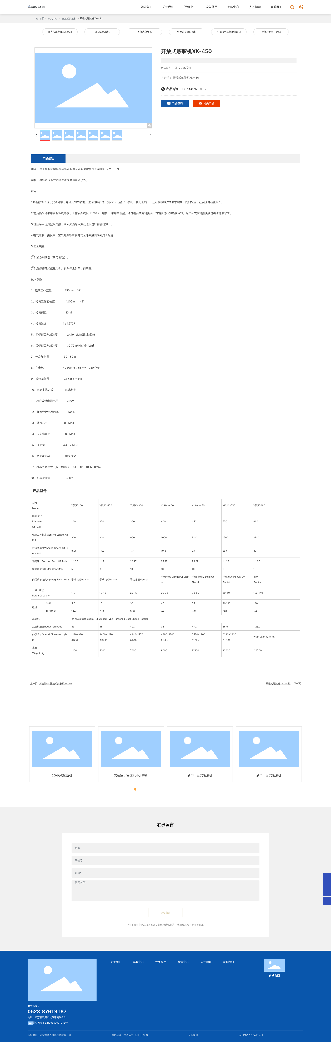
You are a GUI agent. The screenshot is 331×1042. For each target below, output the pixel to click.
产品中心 (53, 18)
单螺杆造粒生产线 (271, 32)
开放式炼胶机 (69, 18)
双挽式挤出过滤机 (186, 32)
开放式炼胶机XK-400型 (278, 683)
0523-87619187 (194, 89)
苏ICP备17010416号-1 (250, 1035)
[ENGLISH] (301, 6)
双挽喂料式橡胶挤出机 (229, 32)
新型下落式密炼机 (131, 775)
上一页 (33, 683)
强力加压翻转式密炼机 (60, 32)
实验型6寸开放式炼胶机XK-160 (55, 683)
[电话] (327, 877)
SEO (145, 1035)
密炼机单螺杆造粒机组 (268, 775)
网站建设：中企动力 (122, 1035)
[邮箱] (327, 884)
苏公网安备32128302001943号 (50, 1022)
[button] (131, 789)
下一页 (297, 683)
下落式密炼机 (144, 32)
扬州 (137, 1035)
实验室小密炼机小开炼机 (62, 775)
